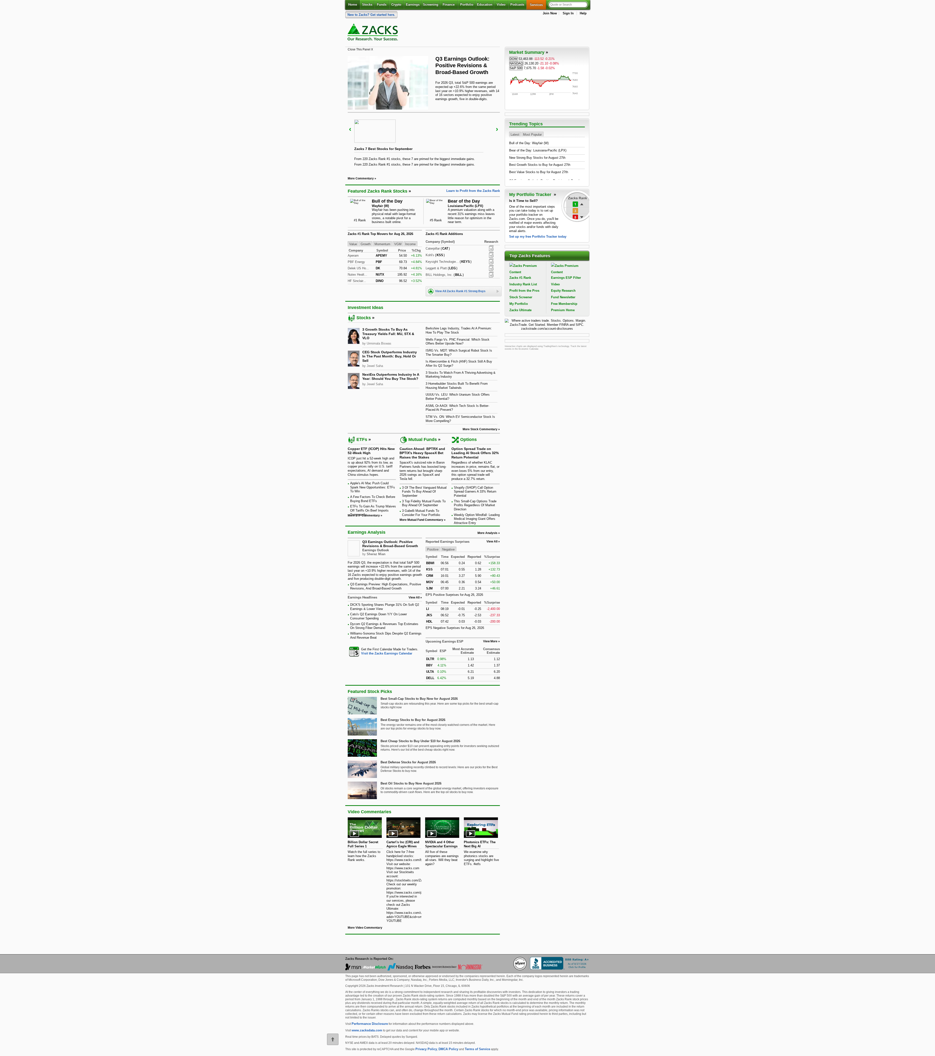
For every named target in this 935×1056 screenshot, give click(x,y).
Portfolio (466, 4)
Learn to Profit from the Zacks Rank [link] (473, 191)
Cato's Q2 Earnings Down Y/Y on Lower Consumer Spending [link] (378, 616)
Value (353, 244)
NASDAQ (516, 63)
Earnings (413, 4)
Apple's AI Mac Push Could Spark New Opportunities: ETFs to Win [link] (372, 487)
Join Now (550, 13)
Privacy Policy (426, 1049)
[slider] (424, 141)
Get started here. (371, 15)
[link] (373, 33)
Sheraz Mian (376, 554)
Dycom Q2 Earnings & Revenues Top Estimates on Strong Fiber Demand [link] (384, 626)
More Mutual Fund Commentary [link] (421, 520)
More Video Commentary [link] (365, 927)
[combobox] (385, 651)
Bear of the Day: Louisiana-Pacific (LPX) (537, 150)
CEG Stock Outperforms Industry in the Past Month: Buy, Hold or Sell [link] (389, 356)
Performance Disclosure (370, 1024)
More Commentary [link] (361, 178)
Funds (381, 4)
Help (583, 13)
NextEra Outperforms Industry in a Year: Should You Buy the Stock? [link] (390, 377)
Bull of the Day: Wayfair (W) (529, 143)
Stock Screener (520, 297)
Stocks (367, 4)
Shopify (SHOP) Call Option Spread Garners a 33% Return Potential (475, 491)
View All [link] (414, 597)
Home (352, 4)
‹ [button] (350, 129)
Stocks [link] (363, 317)
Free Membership (564, 304)
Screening (430, 4)
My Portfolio (518, 304)
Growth (366, 244)
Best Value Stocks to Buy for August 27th (538, 172)
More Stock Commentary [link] (480, 429)
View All (491, 541)
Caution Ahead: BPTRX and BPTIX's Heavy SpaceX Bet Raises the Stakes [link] (422, 453)
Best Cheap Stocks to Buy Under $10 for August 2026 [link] (420, 741)
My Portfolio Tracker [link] (530, 194)
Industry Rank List (523, 284)
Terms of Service (477, 1049)
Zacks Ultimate (520, 310)
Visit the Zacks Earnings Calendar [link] (386, 653)
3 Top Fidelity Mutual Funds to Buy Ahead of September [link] (424, 503)
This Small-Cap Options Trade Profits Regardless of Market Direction (475, 505)
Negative (448, 549)
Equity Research (563, 290)
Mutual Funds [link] (422, 439)
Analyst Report (491, 248)
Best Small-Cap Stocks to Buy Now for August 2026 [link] (419, 699)
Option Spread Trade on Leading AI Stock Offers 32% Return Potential (475, 453)
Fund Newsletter (563, 297)
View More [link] (490, 641)
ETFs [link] (361, 439)
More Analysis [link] (487, 533)
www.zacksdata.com (367, 1030)
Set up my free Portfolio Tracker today (537, 236)
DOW (513, 59)
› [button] (497, 129)
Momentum (382, 244)
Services (538, 5)
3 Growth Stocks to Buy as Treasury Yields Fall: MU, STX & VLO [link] (388, 333)
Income (410, 244)
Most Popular (532, 134)
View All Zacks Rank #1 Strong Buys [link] (460, 291)
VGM (398, 244)
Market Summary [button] (526, 52)
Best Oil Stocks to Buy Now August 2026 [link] (411, 783)
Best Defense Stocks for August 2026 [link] (408, 762)
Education (484, 4)
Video (501, 4)
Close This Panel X (360, 49)
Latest (515, 134)
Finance (449, 4)
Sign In (568, 13)
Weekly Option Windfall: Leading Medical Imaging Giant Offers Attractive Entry (477, 519)
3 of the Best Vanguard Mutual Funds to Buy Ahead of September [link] (424, 491)
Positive (433, 549)
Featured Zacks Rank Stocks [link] (377, 191)
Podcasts (517, 4)
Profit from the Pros (524, 290)
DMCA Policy (448, 1049)
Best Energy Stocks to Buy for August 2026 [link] (413, 720)
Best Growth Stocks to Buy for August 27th (539, 165)
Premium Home (563, 310)
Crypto (396, 4)
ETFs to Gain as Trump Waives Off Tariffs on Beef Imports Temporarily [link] (373, 510)
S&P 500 (516, 68)
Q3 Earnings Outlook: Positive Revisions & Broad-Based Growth (390, 544)
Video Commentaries (369, 811)
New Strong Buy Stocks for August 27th (537, 157)
